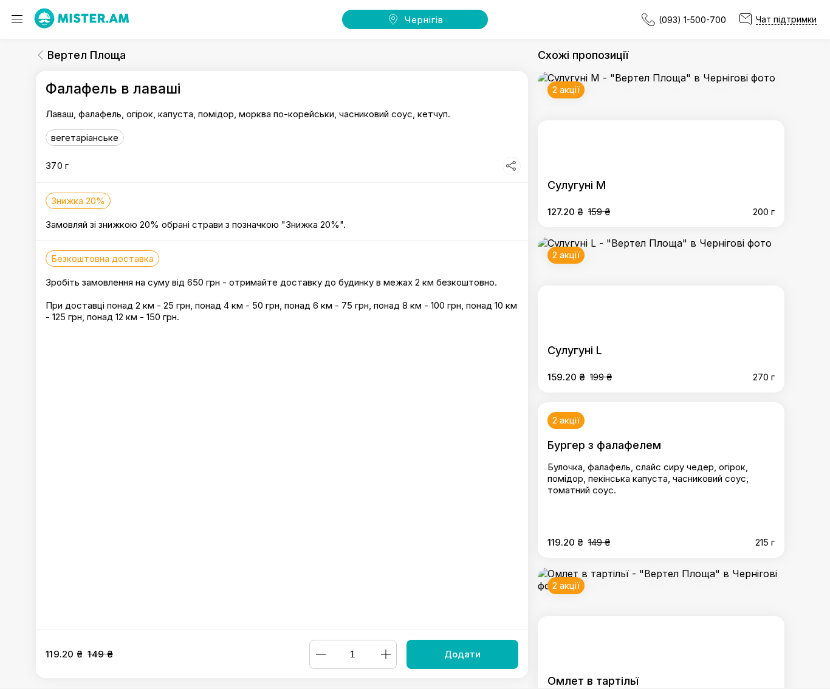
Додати (462, 654)
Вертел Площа (86, 55)
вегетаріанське (84, 137)
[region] (282, 350)
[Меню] (17, 19)
